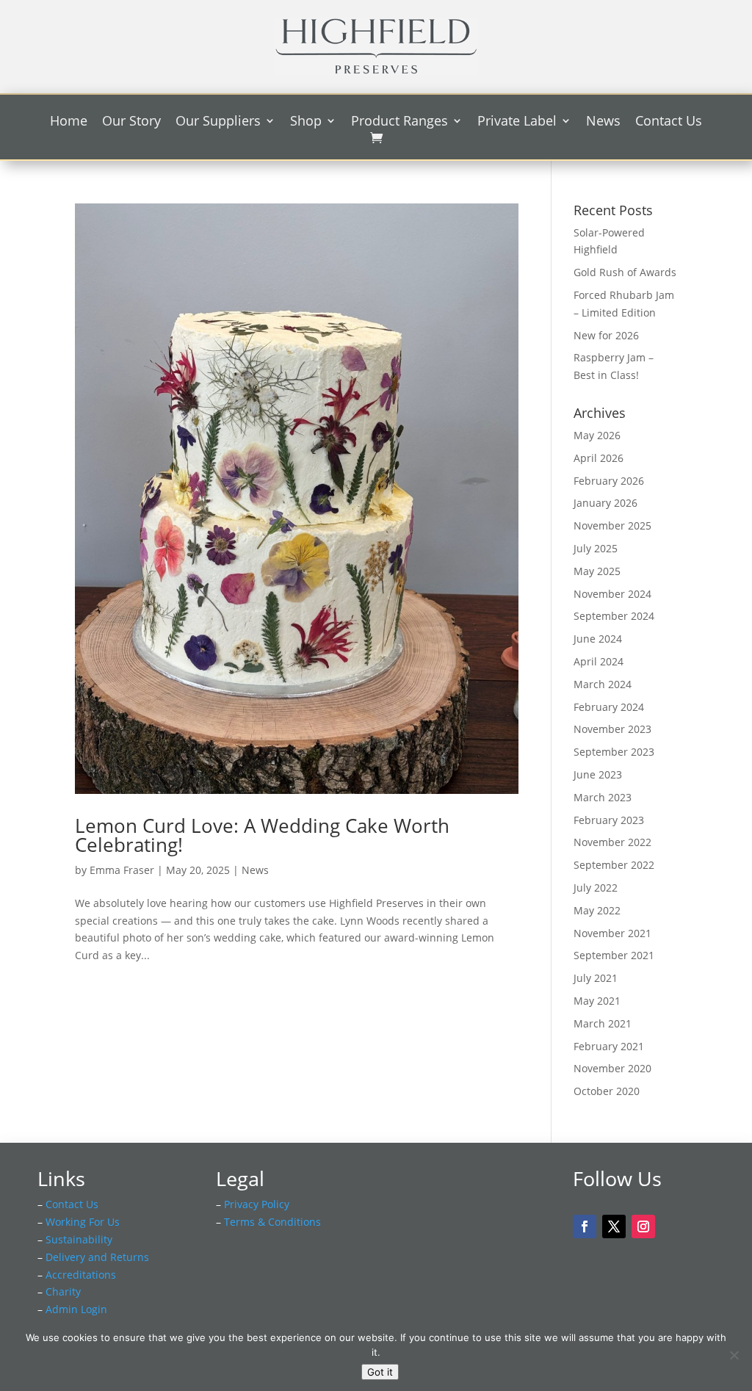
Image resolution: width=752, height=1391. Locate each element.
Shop (306, 122)
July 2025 (596, 548)
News (603, 122)
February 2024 (609, 707)
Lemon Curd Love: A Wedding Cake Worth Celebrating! (262, 835)
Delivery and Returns (97, 1257)
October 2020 (607, 1091)
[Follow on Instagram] (643, 1226)
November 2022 (612, 842)
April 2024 (598, 661)
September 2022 (614, 865)
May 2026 (597, 435)
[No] (733, 1355)
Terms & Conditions (272, 1222)
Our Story (131, 122)
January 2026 (605, 503)
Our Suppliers (218, 122)
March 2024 (603, 684)
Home (68, 122)
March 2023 (603, 797)
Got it (380, 1372)
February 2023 (609, 820)
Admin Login (76, 1309)
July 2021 (596, 978)
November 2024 (612, 594)
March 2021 (603, 1023)
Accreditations (81, 1275)
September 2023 (614, 752)
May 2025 (597, 571)
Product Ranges (399, 122)
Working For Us (83, 1222)
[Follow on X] (614, 1226)
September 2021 (614, 955)
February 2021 (609, 1046)
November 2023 (612, 729)
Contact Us (668, 122)
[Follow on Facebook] (584, 1226)
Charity (63, 1291)
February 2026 (609, 481)
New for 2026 (606, 335)
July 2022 (596, 888)
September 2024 (614, 616)
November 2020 (612, 1068)
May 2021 (597, 1001)
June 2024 (598, 639)
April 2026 (598, 458)
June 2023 (598, 774)
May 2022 (597, 910)
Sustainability (79, 1239)
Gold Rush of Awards (625, 272)
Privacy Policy (256, 1204)
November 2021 (612, 933)
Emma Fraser (122, 870)
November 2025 (612, 525)
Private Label (517, 122)
